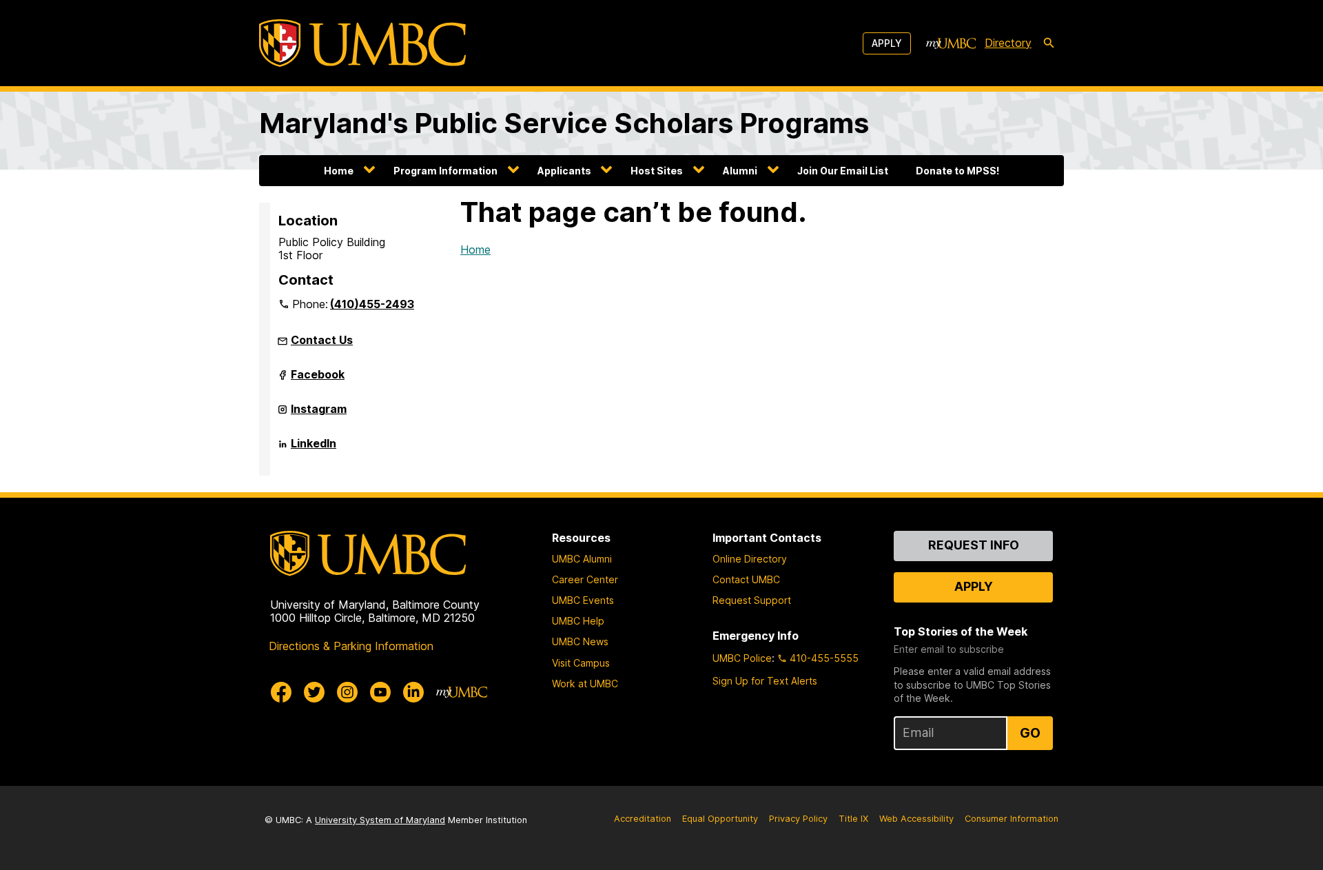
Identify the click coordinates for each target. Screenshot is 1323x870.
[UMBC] (362, 43)
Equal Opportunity (720, 818)
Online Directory (749, 559)
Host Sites (656, 170)
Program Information (445, 170)
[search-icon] (1049, 43)
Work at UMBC (585, 683)
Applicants (564, 170)
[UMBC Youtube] (380, 692)
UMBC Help (578, 621)
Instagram (319, 414)
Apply (887, 43)
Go (1030, 733)
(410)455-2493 (372, 304)
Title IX (853, 818)
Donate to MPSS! (957, 170)
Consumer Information (1011, 818)
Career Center (585, 579)
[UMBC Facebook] (281, 692)
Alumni (740, 170)
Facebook (318, 380)
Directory (1008, 43)
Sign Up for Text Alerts (764, 681)
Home (338, 170)
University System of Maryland (380, 820)
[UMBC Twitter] (314, 692)
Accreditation (642, 818)
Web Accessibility (916, 818)
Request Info (973, 545)
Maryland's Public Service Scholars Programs (564, 123)
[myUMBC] (951, 43)
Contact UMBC (746, 579)
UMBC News (580, 641)
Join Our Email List (842, 170)
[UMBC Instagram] (347, 692)
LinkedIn (313, 449)
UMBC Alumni (582, 559)
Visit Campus (581, 663)
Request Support (751, 600)
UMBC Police (742, 658)
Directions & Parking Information (351, 646)
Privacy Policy (798, 818)
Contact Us (322, 340)
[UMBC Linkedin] (413, 692)
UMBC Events (583, 600)
